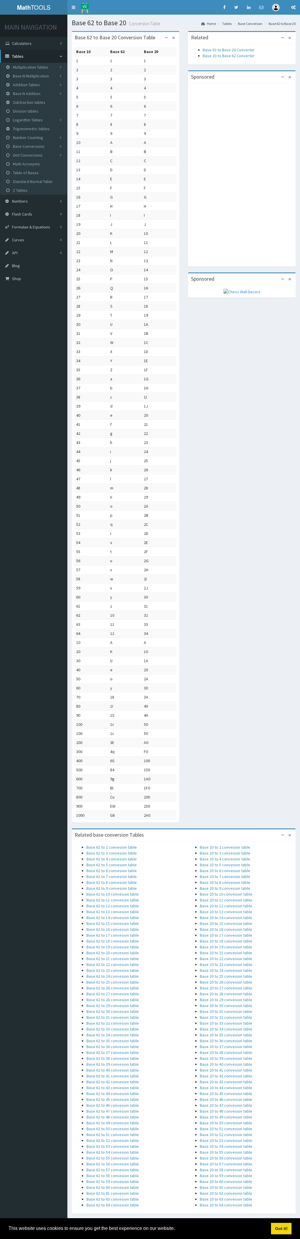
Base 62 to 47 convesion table (112, 1111)
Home (211, 23)
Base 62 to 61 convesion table (112, 1193)
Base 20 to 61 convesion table (226, 1187)
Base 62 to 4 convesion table (111, 859)
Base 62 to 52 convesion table (112, 1140)
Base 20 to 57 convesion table (226, 1164)
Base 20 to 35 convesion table (226, 1035)
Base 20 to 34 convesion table (226, 1029)
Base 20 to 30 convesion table (226, 1005)
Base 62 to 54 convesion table (112, 1152)
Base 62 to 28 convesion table (112, 999)
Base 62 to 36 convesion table (112, 1046)
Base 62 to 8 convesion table (111, 882)
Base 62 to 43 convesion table (112, 1087)
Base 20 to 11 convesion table (226, 900)
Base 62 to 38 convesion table (112, 1058)
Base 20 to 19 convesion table (226, 947)
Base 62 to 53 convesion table (112, 1146)
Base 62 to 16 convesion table (112, 929)
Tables (227, 23)
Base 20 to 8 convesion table (225, 882)
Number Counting (27, 137)
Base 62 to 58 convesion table (112, 1175)
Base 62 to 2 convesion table (111, 847)
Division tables (25, 111)
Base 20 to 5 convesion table (225, 864)
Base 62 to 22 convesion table (112, 964)
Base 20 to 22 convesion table (226, 958)
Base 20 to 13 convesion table (226, 911)
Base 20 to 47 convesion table (226, 1105)
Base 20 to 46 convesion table (226, 1099)
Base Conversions (28, 146)
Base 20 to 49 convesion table (226, 1117)
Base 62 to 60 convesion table (112, 1187)
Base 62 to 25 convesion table (112, 982)
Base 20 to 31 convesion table (226, 1011)
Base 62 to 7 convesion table (111, 876)
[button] (73, 7)
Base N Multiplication (30, 76)
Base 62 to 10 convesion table (112, 894)
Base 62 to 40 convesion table (112, 1070)
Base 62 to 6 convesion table (111, 870)
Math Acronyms (26, 164)
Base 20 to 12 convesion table (226, 906)
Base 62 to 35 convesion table (112, 1040)
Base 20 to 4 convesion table (225, 859)
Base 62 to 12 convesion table (112, 906)
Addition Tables (26, 84)
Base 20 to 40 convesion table (226, 1064)
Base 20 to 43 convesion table (226, 1081)
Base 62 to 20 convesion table (112, 952)
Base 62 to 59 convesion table (112, 1181)
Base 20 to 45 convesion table (226, 1093)
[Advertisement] (242, 174)
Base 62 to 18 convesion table (112, 941)
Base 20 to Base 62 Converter (229, 55)
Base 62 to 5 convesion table (111, 864)
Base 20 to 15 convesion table (226, 923)
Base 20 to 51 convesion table (226, 1128)
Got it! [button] (281, 1228)
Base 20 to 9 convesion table (225, 888)
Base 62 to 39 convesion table (112, 1064)
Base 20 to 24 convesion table (226, 970)
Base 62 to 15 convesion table (112, 923)
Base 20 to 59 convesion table (226, 1175)
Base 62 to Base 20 (282, 23)
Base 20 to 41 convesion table (226, 1070)
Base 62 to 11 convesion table (112, 900)
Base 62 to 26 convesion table (112, 988)
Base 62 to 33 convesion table (112, 1029)
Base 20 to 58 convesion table (226, 1169)
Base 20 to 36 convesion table (226, 1040)
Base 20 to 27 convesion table (226, 988)
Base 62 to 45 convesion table (112, 1099)
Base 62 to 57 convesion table (112, 1169)
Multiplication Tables (30, 67)
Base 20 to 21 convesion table (226, 952)
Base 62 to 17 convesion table (112, 935)
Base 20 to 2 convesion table (225, 847)
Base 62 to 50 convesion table (112, 1128)
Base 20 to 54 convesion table (226, 1146)
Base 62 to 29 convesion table (112, 1005)
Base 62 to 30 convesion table (112, 1011)
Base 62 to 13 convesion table (112, 911)
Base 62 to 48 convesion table (112, 1117)
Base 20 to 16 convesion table (226, 929)
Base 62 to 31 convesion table (112, 1017)
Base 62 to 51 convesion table (112, 1134)
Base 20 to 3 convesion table (225, 853)
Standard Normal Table (32, 181)
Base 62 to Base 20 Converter (229, 49)
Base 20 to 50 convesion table (226, 1123)
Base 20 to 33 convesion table (226, 1023)
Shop (16, 278)
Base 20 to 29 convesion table (226, 999)
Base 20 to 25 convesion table (226, 976)
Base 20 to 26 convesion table (226, 982)
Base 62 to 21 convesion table (112, 958)
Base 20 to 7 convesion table (225, 876)
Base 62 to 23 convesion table (112, 970)
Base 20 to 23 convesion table (226, 964)
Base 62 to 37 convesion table (112, 1052)
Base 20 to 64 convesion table (226, 1205)
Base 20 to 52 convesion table (226, 1134)
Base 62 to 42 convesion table (112, 1081)
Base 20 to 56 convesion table (226, 1158)
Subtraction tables (28, 102)
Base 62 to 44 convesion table (112, 1093)
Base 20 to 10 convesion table (226, 894)
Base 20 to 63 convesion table (226, 1199)
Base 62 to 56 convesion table (112, 1164)
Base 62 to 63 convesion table (112, 1199)
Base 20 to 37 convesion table (226, 1046)
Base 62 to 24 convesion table (112, 976)
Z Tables (20, 190)
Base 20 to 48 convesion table (226, 1111)
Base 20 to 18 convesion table (226, 941)
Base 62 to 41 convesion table (112, 1076)
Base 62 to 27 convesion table (112, 993)
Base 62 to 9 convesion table (111, 888)
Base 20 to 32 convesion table (226, 1017)
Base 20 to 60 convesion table (226, 1181)
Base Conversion (250, 23)
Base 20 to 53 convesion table (226, 1140)
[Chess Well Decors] (242, 291)
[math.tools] (85, 6)
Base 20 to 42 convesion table (226, 1076)
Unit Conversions (27, 155)
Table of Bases (25, 172)
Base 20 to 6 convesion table (225, 870)
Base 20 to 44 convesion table (226, 1087)
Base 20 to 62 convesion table (226, 1193)
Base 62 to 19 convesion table (112, 947)
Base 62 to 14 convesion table (112, 917)
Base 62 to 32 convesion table (112, 1023)
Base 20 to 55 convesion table (226, 1152)
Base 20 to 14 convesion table (226, 917)
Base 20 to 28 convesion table (226, 993)
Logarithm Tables (27, 120)
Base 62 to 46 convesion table (112, 1105)
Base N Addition (26, 93)
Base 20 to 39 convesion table (226, 1058)
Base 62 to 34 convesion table (112, 1035)
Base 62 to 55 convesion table (112, 1158)
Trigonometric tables (31, 128)
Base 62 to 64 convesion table (112, 1205)
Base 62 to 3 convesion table (111, 853)
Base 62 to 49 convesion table (112, 1123)
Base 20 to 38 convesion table (226, 1052)
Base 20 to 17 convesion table (226, 935)
